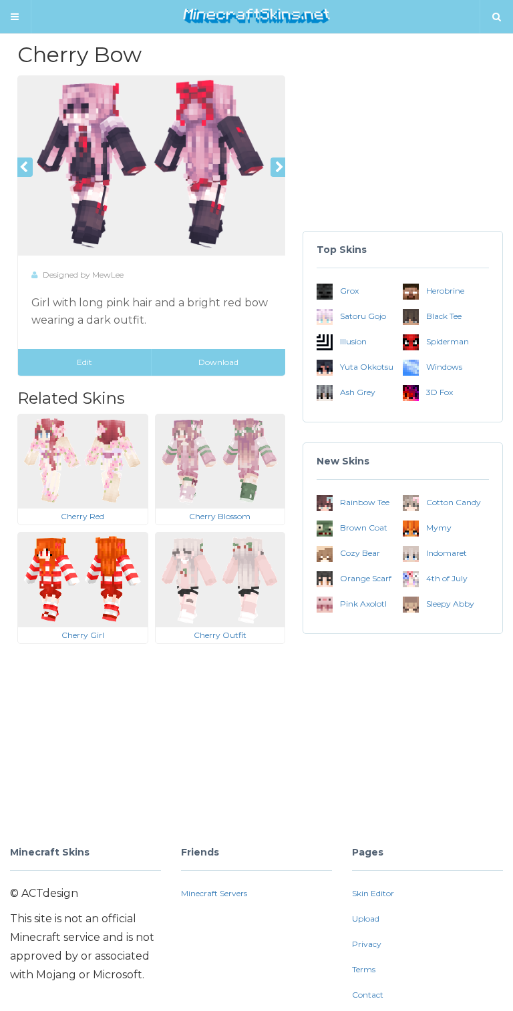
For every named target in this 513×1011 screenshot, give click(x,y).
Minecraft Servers (214, 893)
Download (218, 362)
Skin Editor (373, 893)
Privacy (366, 944)
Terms (363, 969)
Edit (84, 362)
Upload (365, 919)
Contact (367, 995)
